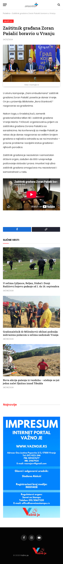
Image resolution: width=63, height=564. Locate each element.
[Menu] (5, 4)
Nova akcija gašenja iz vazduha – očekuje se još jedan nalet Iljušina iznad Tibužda (31, 382)
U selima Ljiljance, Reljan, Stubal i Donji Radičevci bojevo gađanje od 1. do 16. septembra (31, 285)
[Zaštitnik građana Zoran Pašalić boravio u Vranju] (31, 63)
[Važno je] (31, 4)
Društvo (8, 21)
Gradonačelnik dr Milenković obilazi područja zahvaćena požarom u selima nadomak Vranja (30, 333)
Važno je (24, 555)
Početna (6, 13)
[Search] (58, 4)
